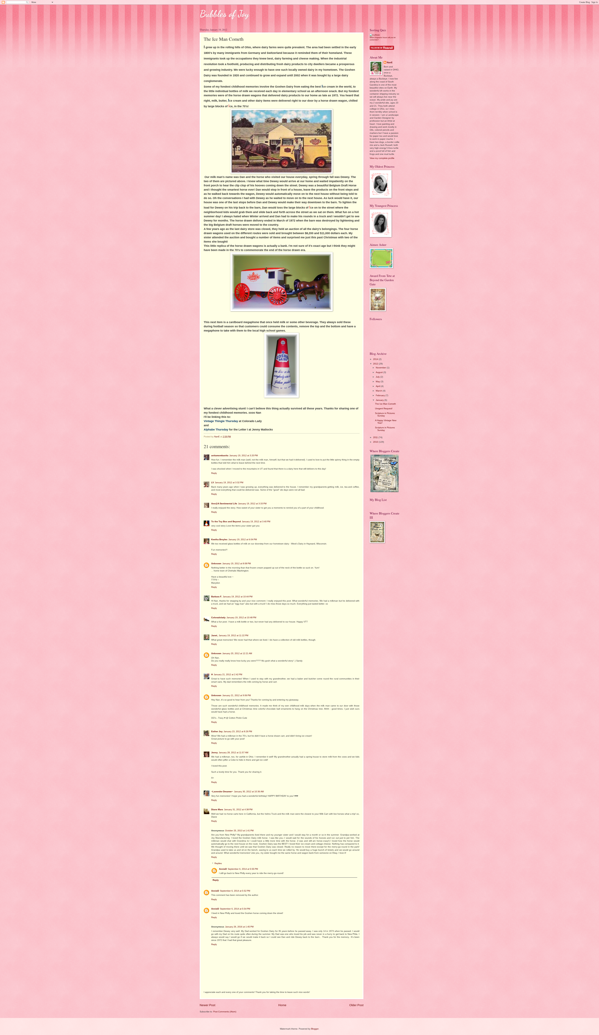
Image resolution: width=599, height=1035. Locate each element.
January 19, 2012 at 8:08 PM (236, 563)
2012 (376, 364)
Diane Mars (217, 809)
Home (282, 1005)
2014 (376, 359)
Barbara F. (216, 596)
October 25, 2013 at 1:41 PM (239, 830)
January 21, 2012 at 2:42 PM (228, 674)
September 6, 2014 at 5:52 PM (235, 891)
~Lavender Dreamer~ (222, 791)
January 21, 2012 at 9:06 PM (236, 695)
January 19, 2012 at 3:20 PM (243, 455)
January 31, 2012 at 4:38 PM (238, 809)
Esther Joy (217, 731)
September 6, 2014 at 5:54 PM (235, 909)
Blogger (315, 1029)
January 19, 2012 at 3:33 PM (252, 503)
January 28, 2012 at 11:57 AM (233, 752)
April (378, 386)
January (380, 400)
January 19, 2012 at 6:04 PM (242, 539)
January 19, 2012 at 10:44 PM (238, 596)
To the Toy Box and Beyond (226, 521)
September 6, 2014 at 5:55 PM (243, 869)
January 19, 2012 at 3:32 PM (229, 482)
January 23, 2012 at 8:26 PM (238, 731)
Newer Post (207, 1005)
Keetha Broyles (219, 539)
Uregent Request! (383, 408)
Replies (218, 863)
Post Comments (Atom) (224, 1011)
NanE (389, 62)
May (378, 381)
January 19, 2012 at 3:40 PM (256, 521)
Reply (214, 473)
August (379, 372)
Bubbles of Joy (224, 13)
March (379, 391)
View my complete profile (382, 158)
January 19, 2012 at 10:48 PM (241, 617)
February (380, 395)
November (381, 367)
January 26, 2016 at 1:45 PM (239, 927)
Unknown (216, 563)
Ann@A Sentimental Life (224, 503)
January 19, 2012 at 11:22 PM (233, 635)
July (378, 377)
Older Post (356, 1005)
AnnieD (223, 869)
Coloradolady (218, 617)
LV (212, 482)
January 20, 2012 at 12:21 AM (237, 653)
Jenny (214, 752)
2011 (375, 437)
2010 (376, 442)
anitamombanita (219, 455)
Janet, (214, 635)
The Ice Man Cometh (385, 404)
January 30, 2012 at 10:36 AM (249, 791)
